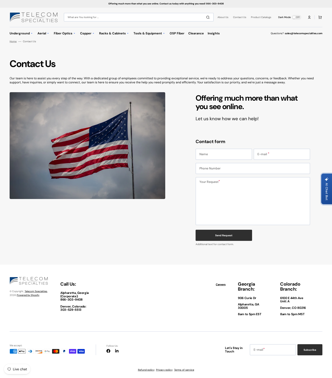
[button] (309, 17)
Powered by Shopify (28, 295)
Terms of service (184, 369)
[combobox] (139, 17)
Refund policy (146, 369)
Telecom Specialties (36, 291)
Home (13, 41)
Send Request (223, 235)
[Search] (209, 17)
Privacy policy (164, 369)
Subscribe (310, 349)
